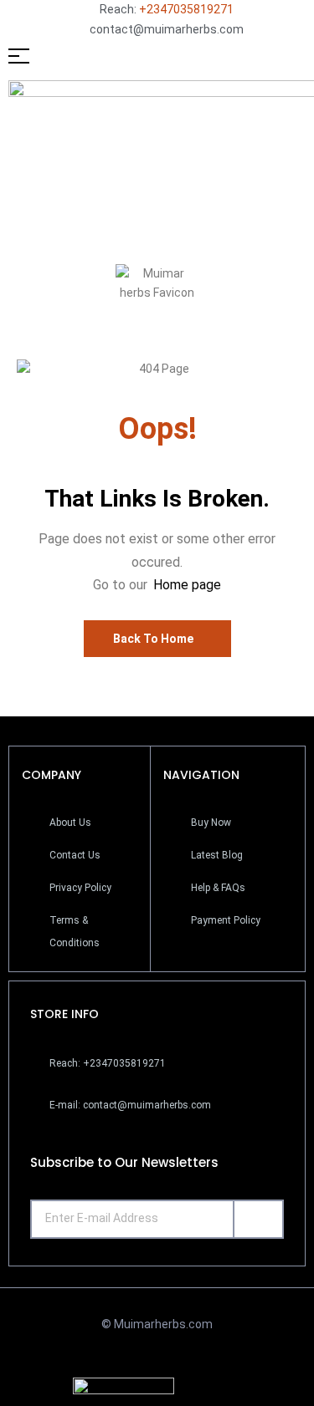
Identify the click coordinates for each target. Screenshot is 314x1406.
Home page (187, 585)
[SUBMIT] (258, 1219)
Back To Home (153, 638)
